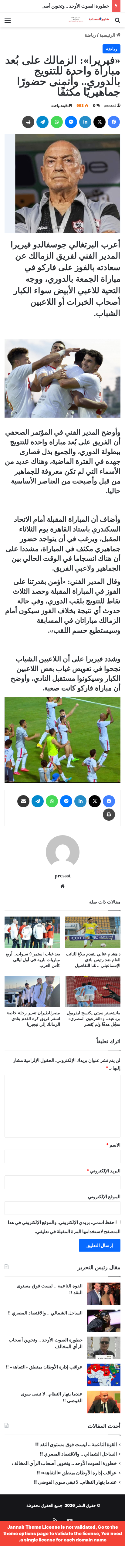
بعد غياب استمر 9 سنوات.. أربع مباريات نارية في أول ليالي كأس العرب (33, 960)
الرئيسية (108, 35)
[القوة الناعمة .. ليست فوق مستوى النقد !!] (103, 1294)
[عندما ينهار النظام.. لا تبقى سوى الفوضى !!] (103, 1402)
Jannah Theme (24, 1527)
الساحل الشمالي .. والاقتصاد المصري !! (45, 1312)
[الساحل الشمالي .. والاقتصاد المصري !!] (103, 1321)
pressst (110, 105)
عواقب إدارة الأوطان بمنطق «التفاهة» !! (44, 1367)
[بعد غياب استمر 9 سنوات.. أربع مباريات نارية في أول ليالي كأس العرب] (32, 932)
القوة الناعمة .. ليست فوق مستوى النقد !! (76, 1444)
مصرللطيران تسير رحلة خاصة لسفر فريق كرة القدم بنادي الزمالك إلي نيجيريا (33, 1019)
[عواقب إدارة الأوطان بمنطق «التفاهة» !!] (103, 1375)
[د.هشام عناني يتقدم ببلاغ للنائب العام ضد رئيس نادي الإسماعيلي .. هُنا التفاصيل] (92, 932)
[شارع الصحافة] (85, 20)
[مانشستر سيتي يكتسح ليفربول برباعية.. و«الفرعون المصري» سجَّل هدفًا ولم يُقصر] (92, 991)
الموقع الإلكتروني (104, 1196)
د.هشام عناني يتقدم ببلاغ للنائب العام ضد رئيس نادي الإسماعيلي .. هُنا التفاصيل (93, 960)
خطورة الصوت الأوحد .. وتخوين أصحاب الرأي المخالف (58, 6)
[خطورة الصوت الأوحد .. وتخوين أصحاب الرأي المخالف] (103, 1348)
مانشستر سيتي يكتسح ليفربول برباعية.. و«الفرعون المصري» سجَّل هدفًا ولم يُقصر (93, 1019)
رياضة (90, 35)
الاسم (113, 1145)
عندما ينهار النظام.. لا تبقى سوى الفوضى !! (75, 1482)
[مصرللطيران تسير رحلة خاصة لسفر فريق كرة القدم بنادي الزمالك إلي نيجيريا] (32, 991)
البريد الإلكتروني (103, 1171)
